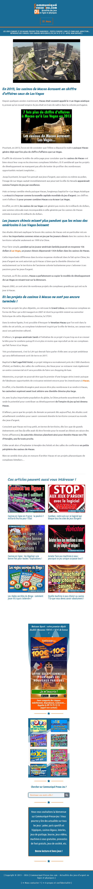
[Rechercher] (66, 795)
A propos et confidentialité (58, 882)
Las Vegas (16, 250)
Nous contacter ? (33, 882)
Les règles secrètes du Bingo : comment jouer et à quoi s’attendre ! (25, 597)
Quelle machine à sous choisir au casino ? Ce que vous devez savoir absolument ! (66, 597)
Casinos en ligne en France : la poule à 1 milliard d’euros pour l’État (26, 517)
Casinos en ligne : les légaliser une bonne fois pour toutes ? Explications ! (25, 557)
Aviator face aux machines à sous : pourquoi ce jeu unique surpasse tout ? (65, 557)
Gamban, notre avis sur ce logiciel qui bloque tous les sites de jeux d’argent (65, 517)
